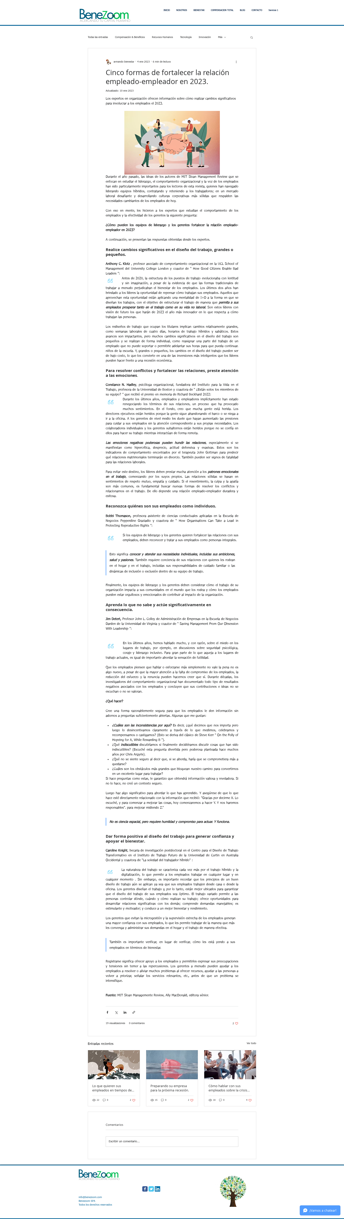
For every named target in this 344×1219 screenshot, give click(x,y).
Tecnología (186, 37)
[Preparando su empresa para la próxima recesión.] (172, 1064)
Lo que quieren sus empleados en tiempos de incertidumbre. (112, 1088)
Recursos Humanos (162, 37)
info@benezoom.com (90, 1197)
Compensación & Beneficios (130, 37)
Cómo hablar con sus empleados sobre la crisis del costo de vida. (228, 1088)
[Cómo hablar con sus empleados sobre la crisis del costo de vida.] (230, 1064)
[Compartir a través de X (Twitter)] (116, 1012)
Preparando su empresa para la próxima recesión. (169, 1088)
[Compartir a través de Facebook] (107, 1012)
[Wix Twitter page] (151, 1189)
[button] (199, 10)
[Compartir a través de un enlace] (133, 1012)
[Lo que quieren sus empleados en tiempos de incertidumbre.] (114, 1064)
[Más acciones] (236, 62)
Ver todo (251, 1043)
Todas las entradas (98, 37)
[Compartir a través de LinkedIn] (125, 1012)
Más (220, 37)
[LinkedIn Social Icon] (157, 1189)
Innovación (205, 37)
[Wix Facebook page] (145, 1189)
